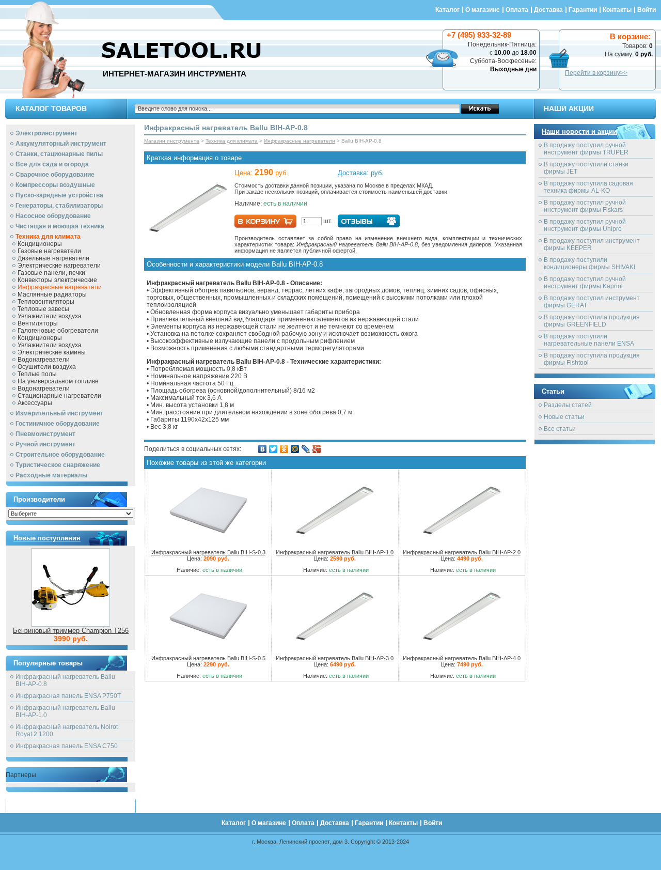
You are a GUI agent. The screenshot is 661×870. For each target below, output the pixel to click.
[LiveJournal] (306, 449)
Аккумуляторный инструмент (60, 143)
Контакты (617, 9)
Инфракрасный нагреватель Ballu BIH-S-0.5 (208, 658)
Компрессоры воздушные (55, 185)
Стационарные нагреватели (59, 395)
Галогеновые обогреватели (58, 330)
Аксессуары (35, 403)
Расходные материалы (51, 475)
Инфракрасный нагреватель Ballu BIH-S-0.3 (208, 552)
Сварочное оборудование (55, 174)
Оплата (517, 9)
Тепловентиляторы (46, 301)
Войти (646, 9)
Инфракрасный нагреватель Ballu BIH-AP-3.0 (335, 658)
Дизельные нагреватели (53, 258)
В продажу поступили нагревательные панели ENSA (589, 340)
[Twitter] (273, 449)
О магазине (482, 9)
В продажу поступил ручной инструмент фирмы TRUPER (586, 149)
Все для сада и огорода (52, 164)
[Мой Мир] (295, 449)
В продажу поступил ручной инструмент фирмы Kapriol (585, 282)
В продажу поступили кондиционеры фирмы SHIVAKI (589, 263)
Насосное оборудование (53, 216)
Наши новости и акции (579, 131)
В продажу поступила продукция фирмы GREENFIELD (592, 321)
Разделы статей (568, 405)
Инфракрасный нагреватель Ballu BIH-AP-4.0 (462, 658)
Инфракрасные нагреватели (60, 287)
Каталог (447, 9)
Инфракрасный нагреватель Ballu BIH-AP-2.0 (462, 552)
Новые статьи (564, 417)
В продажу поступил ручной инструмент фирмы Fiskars (585, 206)
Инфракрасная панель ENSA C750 (66, 746)
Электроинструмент (46, 133)
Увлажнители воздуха (50, 316)
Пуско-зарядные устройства (59, 195)
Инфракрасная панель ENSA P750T (68, 696)
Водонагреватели (44, 359)
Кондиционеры (40, 243)
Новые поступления (47, 538)
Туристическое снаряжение (57, 465)
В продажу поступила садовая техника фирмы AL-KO (588, 187)
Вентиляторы (38, 323)
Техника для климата (48, 236)
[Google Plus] (316, 449)
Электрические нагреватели (59, 265)
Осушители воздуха (47, 366)
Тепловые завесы (43, 309)
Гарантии (583, 9)
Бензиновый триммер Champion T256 (71, 630)
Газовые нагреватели (49, 251)
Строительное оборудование (60, 454)
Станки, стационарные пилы (59, 154)
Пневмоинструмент (45, 434)
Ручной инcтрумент (45, 444)
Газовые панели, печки (51, 272)
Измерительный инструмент (59, 413)
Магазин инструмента (171, 141)
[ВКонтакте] (262, 449)
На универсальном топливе (58, 381)
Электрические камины (52, 352)
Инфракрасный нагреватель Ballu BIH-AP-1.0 (335, 552)
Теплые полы (37, 374)
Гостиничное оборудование (57, 423)
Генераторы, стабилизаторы (59, 205)
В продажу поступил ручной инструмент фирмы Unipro (585, 225)
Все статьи (560, 428)
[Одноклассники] (284, 449)
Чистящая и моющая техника (59, 226)
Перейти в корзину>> (596, 72)
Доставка (548, 9)
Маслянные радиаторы (52, 294)
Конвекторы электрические (57, 280)
